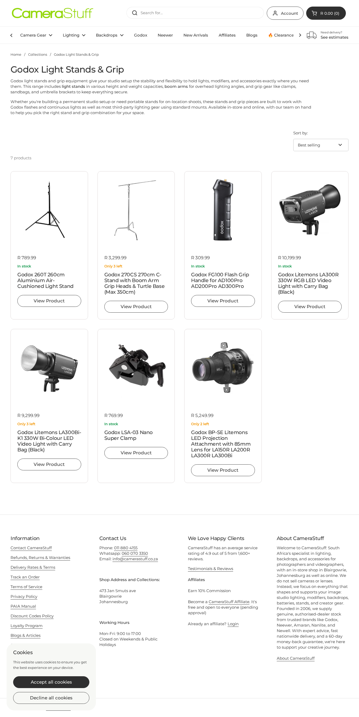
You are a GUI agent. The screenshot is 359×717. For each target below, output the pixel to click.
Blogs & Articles (25, 635)
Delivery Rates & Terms (33, 567)
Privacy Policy (24, 596)
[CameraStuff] (53, 13)
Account (289, 13)
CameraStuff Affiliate (229, 601)
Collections (37, 54)
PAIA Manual (23, 606)
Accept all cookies (51, 682)
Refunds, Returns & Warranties (40, 557)
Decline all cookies (51, 697)
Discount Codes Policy (32, 615)
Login (233, 623)
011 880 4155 (125, 547)
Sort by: (300, 132)
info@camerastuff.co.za (135, 558)
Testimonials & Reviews (210, 568)
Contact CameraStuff (31, 547)
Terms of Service (26, 586)
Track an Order (25, 576)
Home (16, 54)
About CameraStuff (296, 658)
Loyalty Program (27, 625)
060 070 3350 (135, 553)
